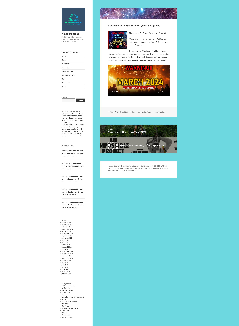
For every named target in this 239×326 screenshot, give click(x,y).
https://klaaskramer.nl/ (130, 170)
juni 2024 (65, 240)
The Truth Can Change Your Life (153, 33)
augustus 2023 (67, 260)
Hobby (64, 295)
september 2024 (67, 236)
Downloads (66, 83)
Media (64, 299)
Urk (63, 79)
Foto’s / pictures (67, 71)
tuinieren (65, 304)
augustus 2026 (67, 222)
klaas (64, 151)
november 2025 (67, 225)
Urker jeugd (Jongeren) (70, 308)
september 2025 (67, 229)
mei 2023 (65, 267)
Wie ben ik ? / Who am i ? (71, 52)
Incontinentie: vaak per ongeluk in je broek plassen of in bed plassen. (72, 153)
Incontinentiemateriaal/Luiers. (73, 297)
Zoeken (64, 97)
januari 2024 (66, 249)
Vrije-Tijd (65, 313)
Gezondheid (66, 293)
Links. (64, 56)
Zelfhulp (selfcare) (68, 75)
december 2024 (67, 234)
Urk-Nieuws (66, 306)
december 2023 (67, 251)
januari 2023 (66, 274)
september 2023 (67, 258)
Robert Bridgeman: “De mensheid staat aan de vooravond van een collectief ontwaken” (72, 115)
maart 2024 (66, 245)
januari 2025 (66, 231)
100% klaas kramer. (69, 286)
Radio (64, 87)
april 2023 (65, 269)
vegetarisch (66, 310)
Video (112, 112)
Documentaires (67, 290)
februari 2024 (67, 247)
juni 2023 (65, 265)
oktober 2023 (66, 256)
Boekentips (66, 288)
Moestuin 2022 (67, 68)
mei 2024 (65, 242)
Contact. (64, 60)
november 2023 (67, 254)
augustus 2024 (67, 238)
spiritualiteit (160, 112)
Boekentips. (66, 64)
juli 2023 (65, 263)
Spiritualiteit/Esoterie (69, 301)
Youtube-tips (66, 315)
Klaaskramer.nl (71, 33)
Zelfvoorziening (67, 317)
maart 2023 (66, 272)
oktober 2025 (66, 227)
